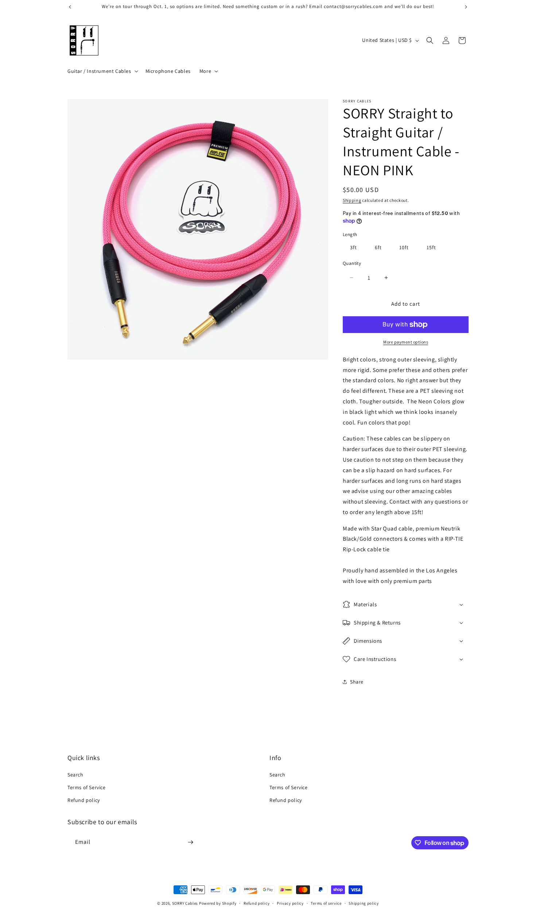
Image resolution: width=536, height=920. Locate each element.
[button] (102, 71)
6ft (378, 247)
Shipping (352, 200)
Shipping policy (364, 903)
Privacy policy (290, 903)
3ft (353, 247)
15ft (431, 247)
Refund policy (83, 800)
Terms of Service (86, 787)
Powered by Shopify (218, 903)
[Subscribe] (190, 842)
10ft (404, 247)
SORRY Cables (185, 903)
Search (75, 774)
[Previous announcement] (70, 7)
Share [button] (357, 681)
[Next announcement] (466, 7)
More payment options (405, 342)
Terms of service (326, 903)
